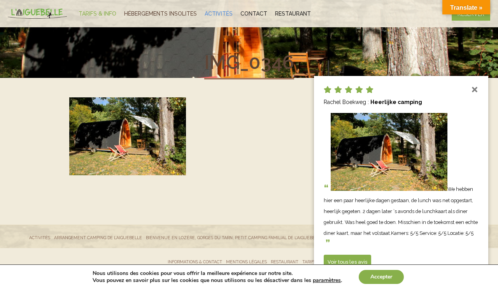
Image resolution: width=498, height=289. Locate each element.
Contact (253, 14)
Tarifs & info (97, 14)
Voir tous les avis (347, 262)
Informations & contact (195, 261)
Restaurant (293, 14)
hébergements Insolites (160, 14)
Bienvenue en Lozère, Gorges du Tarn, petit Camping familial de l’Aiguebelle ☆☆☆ (240, 237)
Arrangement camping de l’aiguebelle (98, 237)
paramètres (327, 280)
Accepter (381, 276)
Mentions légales (246, 261)
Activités (219, 14)
